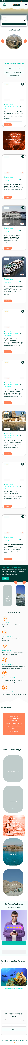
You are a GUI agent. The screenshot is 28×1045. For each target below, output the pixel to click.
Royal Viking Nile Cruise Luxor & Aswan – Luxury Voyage (13, 185)
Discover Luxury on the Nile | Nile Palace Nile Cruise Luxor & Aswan (13, 113)
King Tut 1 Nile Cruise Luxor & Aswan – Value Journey (12, 340)
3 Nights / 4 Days (8, 106)
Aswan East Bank (13, 771)
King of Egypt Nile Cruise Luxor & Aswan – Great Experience (13, 236)
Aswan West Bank (13, 801)
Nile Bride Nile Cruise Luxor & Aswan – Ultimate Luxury (12, 493)
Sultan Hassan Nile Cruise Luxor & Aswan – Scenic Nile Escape (13, 391)
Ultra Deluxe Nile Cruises (7, 598)
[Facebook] (2, 1)
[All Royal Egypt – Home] (4, 5)
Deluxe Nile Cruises (20, 598)
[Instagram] (5, 1)
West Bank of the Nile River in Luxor (13, 885)
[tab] (14, 943)
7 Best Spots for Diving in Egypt (14, 988)
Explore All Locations (14, 832)
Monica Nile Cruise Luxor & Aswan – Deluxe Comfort (13, 287)
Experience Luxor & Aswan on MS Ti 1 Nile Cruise (13, 545)
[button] (26, 5)
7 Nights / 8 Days (7, 108)
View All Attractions (14, 731)
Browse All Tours (14, 146)
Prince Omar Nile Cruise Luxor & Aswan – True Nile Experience (13, 442)
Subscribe (14, 1029)
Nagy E (14, 1042)
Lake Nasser (13, 854)
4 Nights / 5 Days (16, 106)
